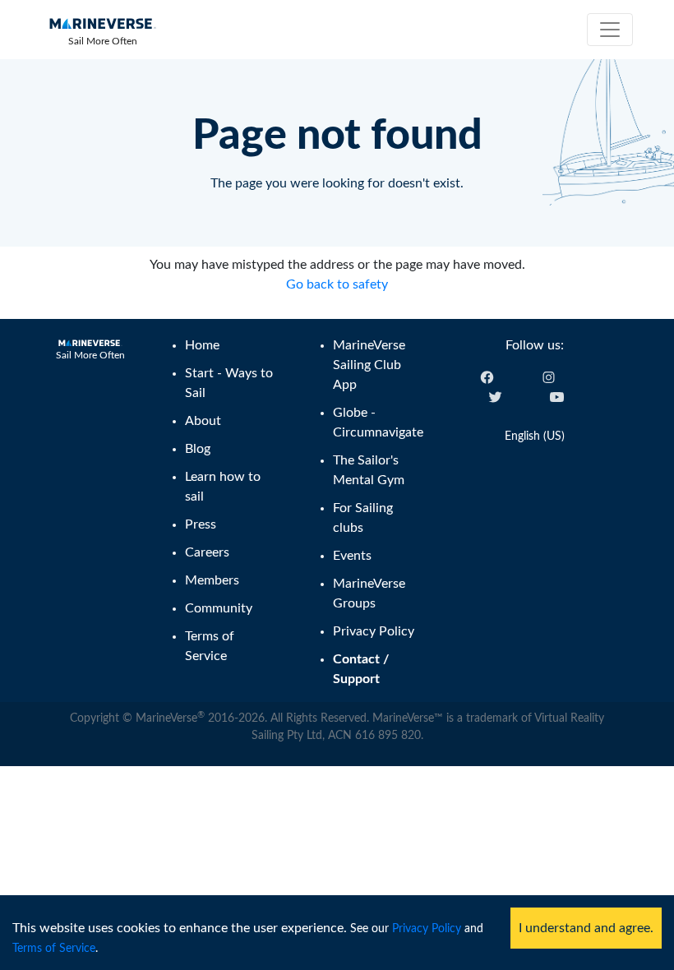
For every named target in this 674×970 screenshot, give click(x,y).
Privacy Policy (426, 929)
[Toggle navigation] (610, 29)
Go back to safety (337, 284)
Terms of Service (53, 948)
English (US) (535, 436)
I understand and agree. (586, 928)
